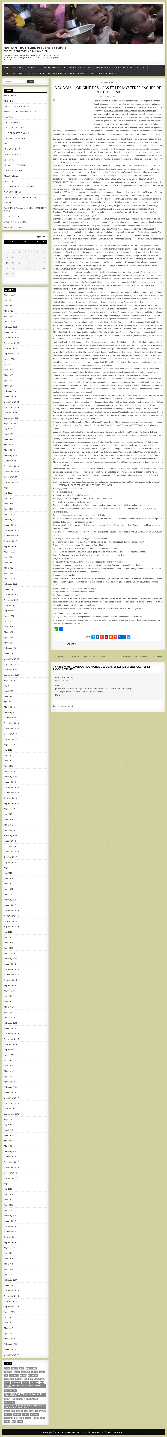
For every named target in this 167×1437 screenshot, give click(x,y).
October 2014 (10, 1044)
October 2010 (10, 1301)
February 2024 (10, 455)
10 (13, 257)
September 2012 (11, 1178)
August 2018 (10, 808)
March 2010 (9, 1338)
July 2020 (8, 685)
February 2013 (10, 1151)
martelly (8, 1414)
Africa (7, 1368)
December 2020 (11, 658)
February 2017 (10, 899)
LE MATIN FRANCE (12, 154)
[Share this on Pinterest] (106, 637)
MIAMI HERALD (11, 175)
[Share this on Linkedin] (124, 637)
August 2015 (10, 990)
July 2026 (8, 300)
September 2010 (11, 1306)
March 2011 (9, 1274)
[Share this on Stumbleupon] (115, 637)
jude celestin (9, 1411)
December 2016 (11, 910)
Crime (26, 1379)
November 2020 (11, 664)
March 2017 (9, 894)
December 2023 (11, 466)
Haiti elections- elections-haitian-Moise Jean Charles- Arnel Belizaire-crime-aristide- (24, 1406)
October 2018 (10, 798)
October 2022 (10, 541)
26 (25, 268)
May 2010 (8, 1328)
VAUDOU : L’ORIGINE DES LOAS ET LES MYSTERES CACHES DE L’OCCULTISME (108, 90)
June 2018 (8, 819)
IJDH (6, 143)
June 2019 (8, 755)
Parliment (34, 1414)
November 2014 (11, 1039)
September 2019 (11, 739)
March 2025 (9, 385)
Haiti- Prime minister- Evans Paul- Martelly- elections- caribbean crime (24, 1395)
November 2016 (11, 915)
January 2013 (10, 1156)
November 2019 (11, 728)
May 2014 (8, 1071)
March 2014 (9, 1081)
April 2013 (8, 1140)
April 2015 (8, 1012)
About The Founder (78, 73)
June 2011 (8, 1258)
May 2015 (8, 1006)
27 (31, 268)
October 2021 (10, 605)
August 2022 (10, 551)
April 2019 (8, 766)
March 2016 (9, 953)
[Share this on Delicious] (128, 637)
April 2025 (8, 380)
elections (34, 1382)
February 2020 (10, 712)
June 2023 (8, 498)
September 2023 (11, 482)
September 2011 (11, 1242)
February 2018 (10, 835)
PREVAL (7, 202)
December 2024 (11, 401)
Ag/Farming (18, 67)
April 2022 (8, 573)
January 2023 (10, 525)
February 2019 (10, 776)
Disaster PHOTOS (103, 67)
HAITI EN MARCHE (12, 122)
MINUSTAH (9, 181)
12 (25, 257)
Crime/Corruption (52, 67)
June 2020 (8, 691)
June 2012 (8, 1194)
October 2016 (10, 921)
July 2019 (8, 749)
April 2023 (8, 509)
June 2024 (8, 434)
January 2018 (10, 840)
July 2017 (8, 873)
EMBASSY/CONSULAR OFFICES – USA (21, 111)
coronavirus (33, 1375)
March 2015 (9, 1017)
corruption (9, 1379)
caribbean (25, 1372)
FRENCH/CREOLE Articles (14, 73)
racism (7, 1421)
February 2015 (10, 1023)
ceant (42, 1372)
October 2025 (10, 348)
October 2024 (10, 412)
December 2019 (11, 723)
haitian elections (18, 1399)
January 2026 (10, 332)
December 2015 (11, 969)
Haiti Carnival (32, 1399)
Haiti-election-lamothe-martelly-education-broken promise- (23, 1386)
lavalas (42, 1411)
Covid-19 (19, 1379)
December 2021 (11, 594)
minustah (17, 1414)
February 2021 (10, 648)
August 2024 (10, 423)
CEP (6, 1375)
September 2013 (11, 1114)
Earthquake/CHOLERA (123, 67)
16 (7, 263)
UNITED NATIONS (12, 216)
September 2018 (11, 803)
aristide (14, 1368)
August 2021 (10, 616)
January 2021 (10, 653)
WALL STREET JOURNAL (15, 221)
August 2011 (10, 1247)
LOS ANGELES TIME (13, 170)
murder (25, 1414)
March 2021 (9, 642)
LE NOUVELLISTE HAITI (15, 165)
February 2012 (10, 1215)
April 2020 (8, 701)
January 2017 (10, 905)
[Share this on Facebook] (97, 637)
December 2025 (11, 337)
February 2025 (10, 391)
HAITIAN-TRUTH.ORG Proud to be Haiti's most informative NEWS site (35, 49)
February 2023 (10, 519)
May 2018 (8, 824)
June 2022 (8, 562)
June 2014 (8, 1065)
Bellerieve (8, 1372)
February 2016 (10, 958)
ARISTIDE (8, 100)
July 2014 (8, 1060)
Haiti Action (9, 117)
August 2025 (10, 359)
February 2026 (10, 327)
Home (6, 67)
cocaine (23, 1375)
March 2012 (9, 1210)
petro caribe (9, 1418)
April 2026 (8, 316)
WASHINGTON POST (13, 227)
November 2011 (11, 1231)
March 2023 (9, 514)
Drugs (7, 1382)
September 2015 (11, 985)
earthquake (16, 1382)
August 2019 (10, 744)
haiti (42, 1382)
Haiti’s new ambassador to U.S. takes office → (144, 656)
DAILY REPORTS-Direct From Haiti (78, 67)
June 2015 (8, 1001)
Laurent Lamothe (31, 1411)
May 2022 (8, 567)
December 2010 (11, 1290)
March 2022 (9, 578)
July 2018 (8, 814)
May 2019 (8, 760)
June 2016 (8, 937)
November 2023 (11, 471)
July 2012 (8, 1188)
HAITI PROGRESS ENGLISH (16, 133)
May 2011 (8, 1263)
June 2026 (8, 305)
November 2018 (11, 792)
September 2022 (11, 546)
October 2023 (10, 476)
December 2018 (11, 787)
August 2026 (10, 294)
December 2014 (11, 1033)
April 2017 (8, 889)
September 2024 (11, 418)
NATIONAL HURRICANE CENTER (19, 186)
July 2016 (8, 931)
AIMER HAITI (10, 95)
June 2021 (8, 626)
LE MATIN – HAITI (12, 149)
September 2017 (11, 862)
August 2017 (10, 867)
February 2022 (10, 584)
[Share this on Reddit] (111, 637)
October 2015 (10, 980)
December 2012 (11, 1162)
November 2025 (11, 343)
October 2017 (10, 857)
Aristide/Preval (33, 67)
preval (28, 1418)
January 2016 (10, 964)
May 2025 (8, 375)
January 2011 (10, 1285)
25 (19, 268)
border (16, 1372)
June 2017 (8, 878)
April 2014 (8, 1076)
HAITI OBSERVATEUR (14, 127)
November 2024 (11, 407)
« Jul (6, 281)
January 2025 (10, 396)
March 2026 (9, 321)
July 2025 (8, 364)
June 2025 (8, 369)
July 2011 (8, 1253)
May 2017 (8, 883)
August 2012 (10, 1183)
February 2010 (10, 1344)
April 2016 (8, 948)
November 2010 (11, 1296)
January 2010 (10, 1349)
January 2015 (10, 1028)
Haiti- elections (10, 1390)
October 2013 (10, 1108)
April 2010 (8, 1333)
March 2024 (9, 450)
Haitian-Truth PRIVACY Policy (103, 73)
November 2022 (11, 535)
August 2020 (10, 680)
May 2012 (8, 1199)
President (20, 1418)
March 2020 (9, 707)
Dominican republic (38, 1379)
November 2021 (11, 600)
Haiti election (9, 1402)
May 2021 (8, 632)
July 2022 (8, 557)
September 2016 (11, 926)
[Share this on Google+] (102, 637)
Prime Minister (38, 1418)
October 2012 (10, 1172)
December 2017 (11, 846)
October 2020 (10, 669)
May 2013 (8, 1135)
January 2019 (10, 782)
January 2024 (10, 460)
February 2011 (10, 1279)
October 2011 (10, 1237)
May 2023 (8, 503)
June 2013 (8, 1130)
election (25, 1382)
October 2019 (10, 733)
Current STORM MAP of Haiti (17, 106)
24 (13, 268)
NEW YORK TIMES (12, 192)
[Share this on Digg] (120, 637)
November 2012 (11, 1167)
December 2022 (11, 530)
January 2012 (10, 1221)
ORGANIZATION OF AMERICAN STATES (22, 197)
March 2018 (9, 830)
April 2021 (8, 637)
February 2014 (10, 1087)
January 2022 (10, 589)
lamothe (20, 1411)
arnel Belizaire (31, 1368)
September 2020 (11, 675)
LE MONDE (9, 159)
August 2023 (10, 487)
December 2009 (11, 1354)
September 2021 (11, 610)
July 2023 (8, 492)
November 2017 (11, 851)
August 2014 (10, 1055)
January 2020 (10, 717)
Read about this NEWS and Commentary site (47, 73)
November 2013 (11, 1103)
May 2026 (8, 310)
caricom (35, 1372)
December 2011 (11, 1226)
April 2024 (8, 444)
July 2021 (8, 621)
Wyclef (19, 1421)
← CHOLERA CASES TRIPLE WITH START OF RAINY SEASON (78, 656)
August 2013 (10, 1119)
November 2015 (11, 974)
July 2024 (8, 428)
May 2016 (8, 942)
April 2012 (8, 1205)
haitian (7, 1399)
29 (44, 268)
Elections (141, 67)
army (22, 1368)
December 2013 (11, 1097)
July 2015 (8, 996)
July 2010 (8, 1317)
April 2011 (8, 1269)
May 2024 (8, 439)
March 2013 (9, 1146)
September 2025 (11, 353)
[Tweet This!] (93, 637)
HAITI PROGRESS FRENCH (16, 138)
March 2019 (9, 771)
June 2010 (8, 1322)
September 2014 (11, 1049)
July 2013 (8, 1124)
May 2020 (8, 696)
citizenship (14, 1375)
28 (37, 268)
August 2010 (10, 1312)
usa (13, 1421)
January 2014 (10, 1092)
